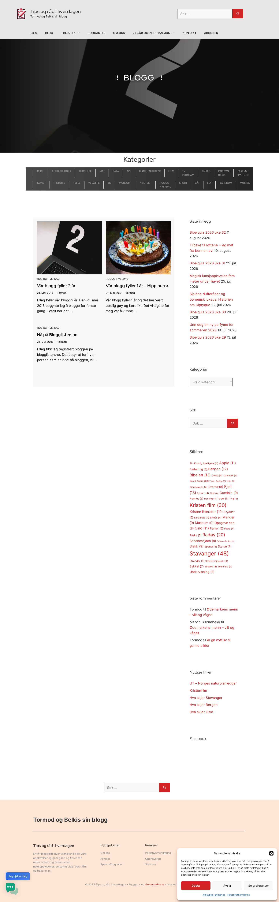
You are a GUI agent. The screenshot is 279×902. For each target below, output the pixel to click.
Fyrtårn (203, 493)
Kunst (41, 182)
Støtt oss (150, 864)
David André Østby (202, 481)
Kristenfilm (198, 690)
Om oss (119, 33)
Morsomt (125, 182)
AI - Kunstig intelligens (204, 463)
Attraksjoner (61, 171)
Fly (209, 182)
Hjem (33, 33)
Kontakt (190, 33)
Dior (231, 481)
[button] (271, 853)
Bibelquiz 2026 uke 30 (208, 312)
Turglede (85, 171)
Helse (76, 182)
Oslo (202, 528)
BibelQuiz (68, 33)
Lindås (215, 517)
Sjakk (196, 546)
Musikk (245, 182)
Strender (197, 560)
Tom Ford (225, 566)
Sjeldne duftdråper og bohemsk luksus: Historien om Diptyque (211, 299)
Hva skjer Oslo (201, 712)
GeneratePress (154, 884)
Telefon (211, 566)
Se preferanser (258, 885)
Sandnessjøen (203, 541)
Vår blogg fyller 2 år (56, 285)
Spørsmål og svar (111, 864)
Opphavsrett (153, 858)
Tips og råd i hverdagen (55, 11)
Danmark (230, 475)
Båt (197, 182)
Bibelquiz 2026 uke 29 (208, 337)
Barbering (198, 469)
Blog (49, 33)
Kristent (146, 182)
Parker (216, 528)
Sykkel (197, 566)
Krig (233, 498)
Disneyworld (198, 487)
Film (171, 171)
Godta (196, 885)
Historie (59, 182)
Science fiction (225, 541)
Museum (204, 523)
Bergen (218, 469)
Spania (210, 546)
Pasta (229, 528)
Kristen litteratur (206, 512)
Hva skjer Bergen (204, 705)
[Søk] (237, 13)
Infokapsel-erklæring (214, 894)
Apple (227, 463)
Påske (195, 535)
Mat (102, 171)
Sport (183, 182)
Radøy (213, 534)
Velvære (94, 182)
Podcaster (97, 33)
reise (40, 171)
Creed (217, 475)
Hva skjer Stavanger (206, 698)
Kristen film (208, 505)
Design (221, 481)
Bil (109, 182)
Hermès (196, 498)
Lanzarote (201, 517)
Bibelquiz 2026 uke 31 (207, 263)
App (129, 171)
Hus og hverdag (48, 278)
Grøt (214, 493)
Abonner (211, 33)
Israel (223, 498)
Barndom (225, 182)
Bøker (206, 171)
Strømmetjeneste (216, 561)
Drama (215, 487)
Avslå (227, 885)
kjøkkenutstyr (150, 171)
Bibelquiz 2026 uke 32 (208, 232)
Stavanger (209, 553)
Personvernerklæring (238, 894)
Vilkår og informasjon (151, 33)
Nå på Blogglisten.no (57, 334)
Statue (225, 546)
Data (116, 171)
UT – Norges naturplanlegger (213, 683)
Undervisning (202, 572)
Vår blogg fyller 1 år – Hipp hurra (137, 285)
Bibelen (200, 475)
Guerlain (229, 493)
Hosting (210, 498)
